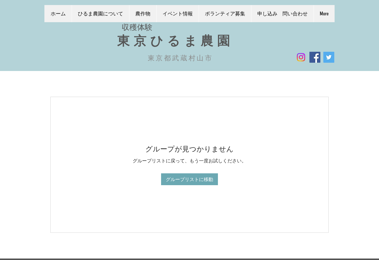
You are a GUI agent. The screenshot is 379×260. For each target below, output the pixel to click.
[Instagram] (301, 57)
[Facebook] (314, 57)
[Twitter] (328, 57)
